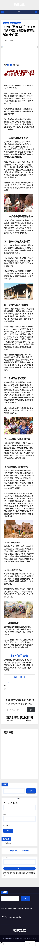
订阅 (30, 710)
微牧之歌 (19, 4)
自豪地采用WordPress (9, 938)
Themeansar (32, 938)
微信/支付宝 (19, 850)
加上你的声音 (19, 656)
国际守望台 (12, 23)
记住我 (7, 825)
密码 (4, 814)
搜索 (5, 784)
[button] (7, 683)
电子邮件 (5, 858)
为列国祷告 (6, 23)
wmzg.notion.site (15, 917)
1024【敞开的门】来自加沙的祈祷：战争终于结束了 (26, 718)
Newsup (22, 938)
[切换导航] (19, 12)
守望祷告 (19, 23)
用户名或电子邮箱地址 (11, 803)
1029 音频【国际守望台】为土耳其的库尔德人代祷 (12, 718)
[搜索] (31, 790)
